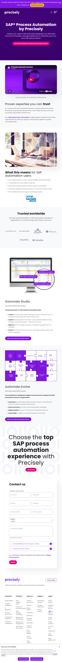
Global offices (29, 609)
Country (13, 519)
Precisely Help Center (40, 606)
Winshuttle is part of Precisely (18, 117)
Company (36, 503)
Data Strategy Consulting (19, 613)
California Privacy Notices (51, 606)
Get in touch (51, 580)
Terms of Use (50, 627)
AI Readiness (8, 609)
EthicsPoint (30, 623)
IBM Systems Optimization (19, 618)
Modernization (9, 601)
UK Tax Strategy (29, 637)
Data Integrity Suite (18, 602)
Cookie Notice (50, 618)
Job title (13, 503)
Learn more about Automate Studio (18, 338)
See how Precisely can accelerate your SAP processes (31, 43)
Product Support (39, 610)
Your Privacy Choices (50, 613)
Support (40, 596)
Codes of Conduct (29, 626)
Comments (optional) (16, 528)
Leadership (30, 612)
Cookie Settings (50, 622)
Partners (29, 605)
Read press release (37, 5)
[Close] (59, 647)
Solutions (8, 596)
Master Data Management (20, 622)
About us (30, 596)
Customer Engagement (8, 622)
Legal (50, 596)
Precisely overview (29, 619)
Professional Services (40, 601)
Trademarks (51, 631)
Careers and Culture (30, 601)
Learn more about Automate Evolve (18, 419)
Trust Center (29, 641)
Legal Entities (50, 634)
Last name (36, 494)
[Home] (12, 12)
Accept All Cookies (36, 659)
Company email (15, 511)
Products (19, 596)
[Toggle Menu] (55, 12)
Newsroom (30, 615)
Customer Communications (21, 607)
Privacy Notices (50, 601)
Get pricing (31, 470)
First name (13, 494)
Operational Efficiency (8, 618)
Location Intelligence (8, 604)
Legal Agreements (51, 639)
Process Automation (8, 613)
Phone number (37, 511)
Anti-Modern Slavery (29, 632)
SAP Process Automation (19, 627)
